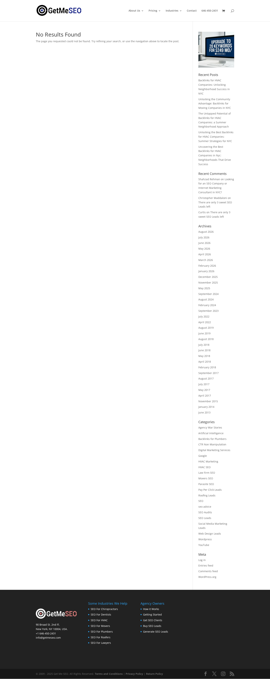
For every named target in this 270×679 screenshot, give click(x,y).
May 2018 (204, 356)
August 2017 (206, 378)
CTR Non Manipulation (212, 444)
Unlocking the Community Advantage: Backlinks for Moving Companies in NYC (214, 103)
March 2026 (205, 260)
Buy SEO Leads (152, 626)
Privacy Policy (134, 674)
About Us (134, 10)
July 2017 (203, 384)
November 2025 (208, 282)
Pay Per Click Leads (210, 489)
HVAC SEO (204, 467)
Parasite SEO (206, 484)
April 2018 (204, 361)
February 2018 (207, 367)
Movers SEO (205, 478)
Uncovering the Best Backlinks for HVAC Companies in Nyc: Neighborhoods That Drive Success (214, 155)
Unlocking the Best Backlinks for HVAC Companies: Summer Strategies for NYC (215, 136)
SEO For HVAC (99, 620)
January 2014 (206, 407)
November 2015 (208, 401)
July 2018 (203, 344)
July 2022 (203, 316)
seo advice (204, 506)
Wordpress (205, 539)
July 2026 (203, 237)
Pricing (153, 10)
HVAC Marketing (208, 461)
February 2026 (207, 265)
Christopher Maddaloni (212, 198)
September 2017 (208, 373)
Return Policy (154, 674)
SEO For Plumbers (102, 631)
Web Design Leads (209, 533)
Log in (202, 560)
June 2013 (204, 412)
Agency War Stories (210, 427)
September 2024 (208, 294)
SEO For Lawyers (101, 642)
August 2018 (206, 339)
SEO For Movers (100, 626)
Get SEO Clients (152, 620)
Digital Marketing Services (214, 450)
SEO (200, 501)
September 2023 (208, 311)
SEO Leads (204, 518)
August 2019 (206, 327)
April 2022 (204, 322)
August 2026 (206, 231)
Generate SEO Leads (155, 631)
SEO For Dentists (101, 614)
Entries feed (205, 565)
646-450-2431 (209, 10)
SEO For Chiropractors (104, 609)
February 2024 (207, 305)
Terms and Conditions (109, 674)
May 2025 (204, 288)
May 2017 (204, 390)
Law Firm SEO (206, 472)
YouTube (203, 545)
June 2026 (204, 243)
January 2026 (206, 271)
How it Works (151, 609)
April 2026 (204, 254)
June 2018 (204, 350)
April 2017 (204, 395)
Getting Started (152, 614)
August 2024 (206, 299)
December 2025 (208, 277)
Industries (172, 10)
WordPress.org (207, 577)
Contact (192, 10)
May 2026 (204, 248)
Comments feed (208, 571)
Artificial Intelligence (211, 433)
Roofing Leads (206, 495)
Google (202, 455)
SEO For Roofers (100, 637)
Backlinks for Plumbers (212, 439)
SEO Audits (205, 512)
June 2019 (204, 333)
